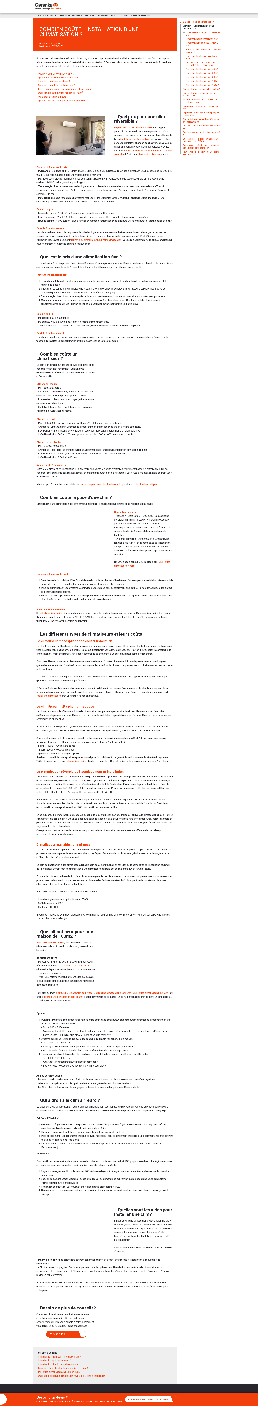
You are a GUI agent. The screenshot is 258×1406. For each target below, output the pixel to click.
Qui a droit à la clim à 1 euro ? (53, 97)
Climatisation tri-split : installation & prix (58, 1364)
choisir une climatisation (48, 696)
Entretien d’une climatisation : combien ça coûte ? (63, 1368)
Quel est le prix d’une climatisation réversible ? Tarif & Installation (71, 1376)
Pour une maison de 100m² (50, 942)
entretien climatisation (51, 613)
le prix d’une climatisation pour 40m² (74, 993)
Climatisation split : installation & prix (56, 1360)
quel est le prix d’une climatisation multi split (102, 484)
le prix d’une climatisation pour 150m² (63, 997)
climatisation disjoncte (149, 154)
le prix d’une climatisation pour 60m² (150, 993)
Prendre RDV (57, 1334)
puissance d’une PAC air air (75, 965)
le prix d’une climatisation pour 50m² (112, 993)
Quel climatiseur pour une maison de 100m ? (61, 93)
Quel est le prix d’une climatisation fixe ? (59, 77)
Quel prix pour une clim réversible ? (56, 74)
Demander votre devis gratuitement (149, 1399)
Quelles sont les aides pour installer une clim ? (62, 100)
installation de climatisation (135, 139)
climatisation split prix (145, 484)
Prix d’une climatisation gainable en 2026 (59, 1372)
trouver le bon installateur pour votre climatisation (95, 240)
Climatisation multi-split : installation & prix (59, 1357)
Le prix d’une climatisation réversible (133, 127)
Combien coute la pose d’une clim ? (56, 85)
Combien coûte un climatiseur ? (54, 81)
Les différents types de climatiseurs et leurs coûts (64, 89)
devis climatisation (76, 761)
